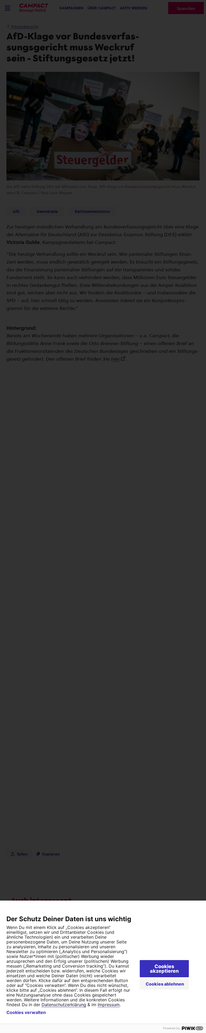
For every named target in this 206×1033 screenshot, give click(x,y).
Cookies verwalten (26, 1012)
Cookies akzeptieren (164, 969)
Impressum (109, 1004)
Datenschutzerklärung (64, 1004)
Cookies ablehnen (165, 984)
